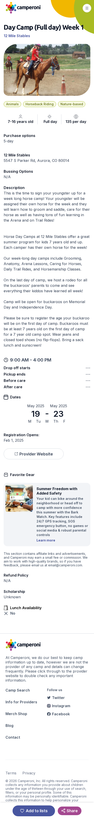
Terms (10, 773)
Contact (12, 737)
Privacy (28, 773)
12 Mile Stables (17, 36)
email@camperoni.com (65, 565)
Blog (9, 725)
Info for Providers (21, 702)
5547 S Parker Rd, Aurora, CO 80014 (36, 160)
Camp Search (17, 690)
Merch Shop (16, 713)
